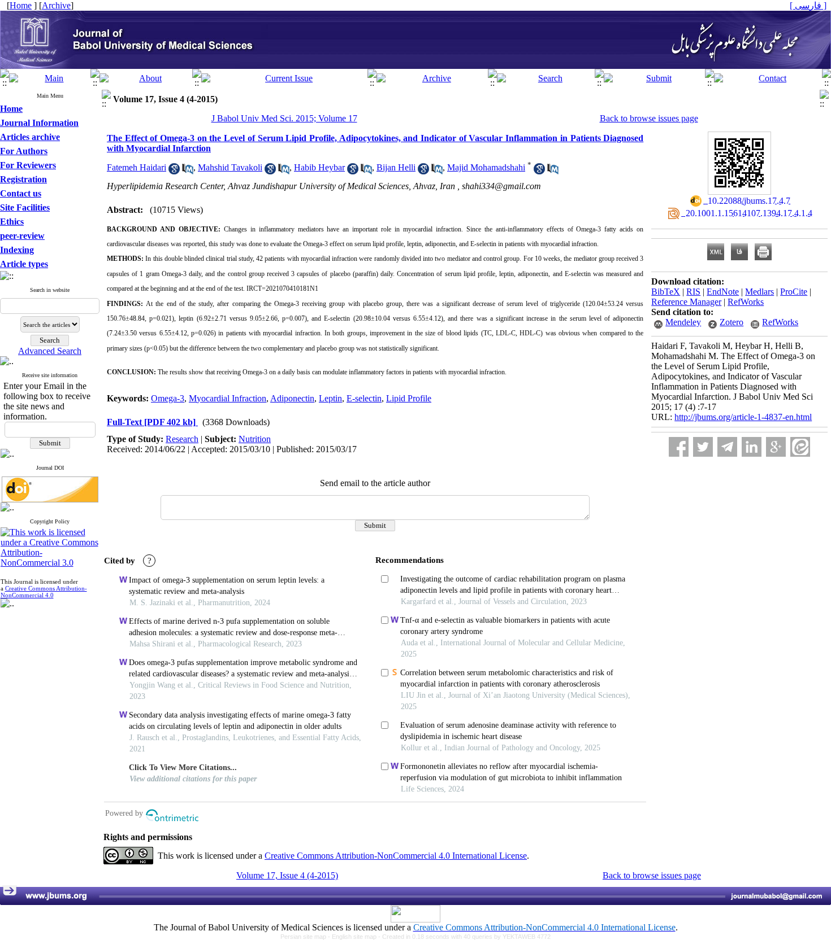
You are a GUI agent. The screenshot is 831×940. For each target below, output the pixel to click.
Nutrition (255, 439)
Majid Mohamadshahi (486, 167)
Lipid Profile (408, 398)
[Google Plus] (776, 447)
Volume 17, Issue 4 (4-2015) (287, 875)
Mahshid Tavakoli (230, 167)
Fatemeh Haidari (136, 167)
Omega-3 (167, 398)
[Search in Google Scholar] (174, 171)
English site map (355, 936)
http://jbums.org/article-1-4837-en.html (743, 417)
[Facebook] (679, 447)
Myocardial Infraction (227, 398)
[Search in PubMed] (187, 171)
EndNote (723, 291)
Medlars (759, 291)
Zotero (731, 322)
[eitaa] (800, 447)
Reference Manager (686, 302)
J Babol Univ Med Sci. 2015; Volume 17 (284, 118)
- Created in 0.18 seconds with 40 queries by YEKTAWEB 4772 (464, 936)
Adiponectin (292, 398)
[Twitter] (703, 447)
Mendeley (683, 322)
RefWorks (746, 302)
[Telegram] (727, 447)
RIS (693, 291)
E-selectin (364, 398)
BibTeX (665, 291)
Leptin (330, 398)
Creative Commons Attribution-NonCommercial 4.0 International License (396, 855)
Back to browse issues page (649, 118)
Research (182, 439)
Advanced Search (49, 351)
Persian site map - (306, 936)
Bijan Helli (396, 167)
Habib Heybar (319, 167)
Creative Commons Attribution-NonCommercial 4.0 (44, 591)
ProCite (793, 291)
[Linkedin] (751, 447)
